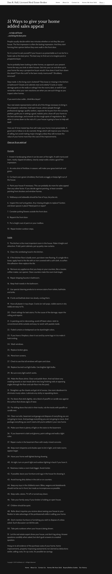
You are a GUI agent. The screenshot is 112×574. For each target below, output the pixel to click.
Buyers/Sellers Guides (70, 567)
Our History (83, 567)
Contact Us (75, 2)
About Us (66, 2)
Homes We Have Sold (89, 2)
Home (58, 2)
